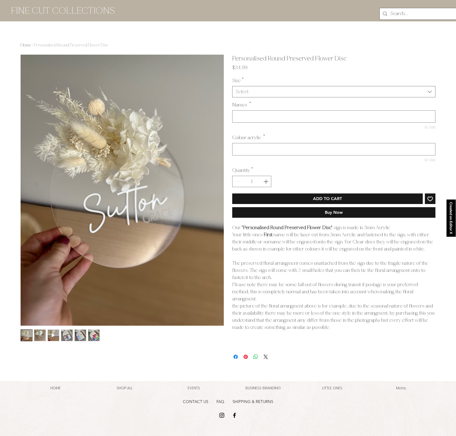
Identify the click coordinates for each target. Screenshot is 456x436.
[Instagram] (221, 415)
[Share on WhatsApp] (256, 357)
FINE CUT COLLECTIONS (63, 10)
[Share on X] (266, 357)
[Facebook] (234, 415)
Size (238, 80)
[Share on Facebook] (235, 357)
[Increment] (266, 181)
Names (241, 105)
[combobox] (333, 91)
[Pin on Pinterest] (246, 357)
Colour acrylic (248, 137)
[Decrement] (237, 181)
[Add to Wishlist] (430, 198)
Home (26, 45)
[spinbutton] (251, 181)
